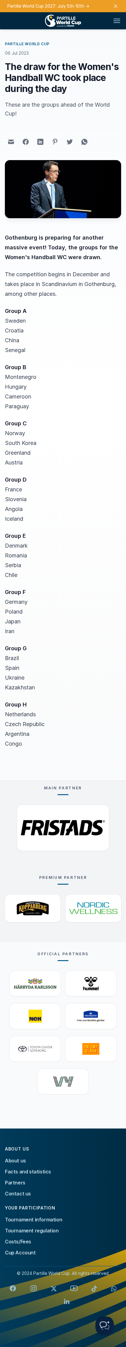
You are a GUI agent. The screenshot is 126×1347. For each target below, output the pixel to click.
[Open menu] (117, 21)
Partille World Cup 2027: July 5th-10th (48, 6)
